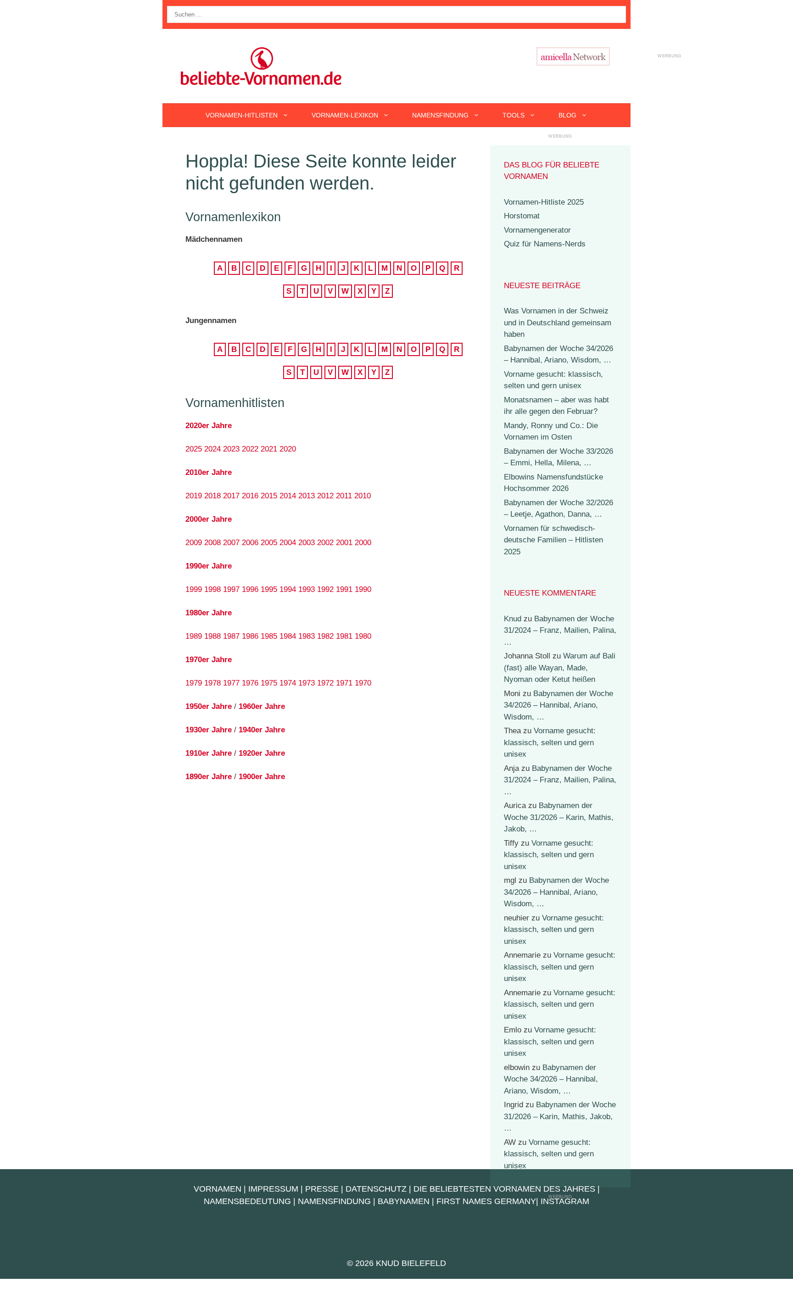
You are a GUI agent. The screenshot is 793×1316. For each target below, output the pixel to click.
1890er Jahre (208, 776)
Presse (322, 1188)
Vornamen (217, 1188)
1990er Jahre (208, 566)
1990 (363, 589)
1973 (306, 683)
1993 (306, 589)
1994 (287, 589)
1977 (231, 683)
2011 (344, 495)
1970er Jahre (208, 659)
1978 (212, 683)
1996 (250, 589)
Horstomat (522, 216)
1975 (269, 683)
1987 (231, 636)
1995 (269, 589)
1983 (306, 636)
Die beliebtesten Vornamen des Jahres (504, 1188)
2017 (231, 495)
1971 (344, 683)
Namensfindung (440, 115)
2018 (212, 495)
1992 (325, 589)
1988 (212, 636)
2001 (344, 542)
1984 (287, 636)
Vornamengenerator (537, 230)
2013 (306, 495)
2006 (250, 542)
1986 (250, 636)
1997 (231, 589)
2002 (325, 542)
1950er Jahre (208, 706)
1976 (250, 683)
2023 (231, 449)
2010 (362, 495)
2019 (193, 495)
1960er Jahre (262, 706)
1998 (212, 589)
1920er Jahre (262, 753)
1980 (363, 636)
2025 (193, 449)
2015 (269, 495)
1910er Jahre (208, 753)
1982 (325, 636)
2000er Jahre (208, 519)
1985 (269, 636)
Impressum (273, 1188)
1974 (287, 683)
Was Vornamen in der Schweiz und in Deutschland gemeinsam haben (557, 323)
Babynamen (404, 1201)
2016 (250, 495)
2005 (269, 542)
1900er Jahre (262, 776)
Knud (512, 618)
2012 (325, 495)
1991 (344, 589)
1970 (363, 683)
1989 (193, 636)
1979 (193, 683)
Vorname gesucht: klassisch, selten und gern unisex (550, 742)
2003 (306, 542)
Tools (514, 115)
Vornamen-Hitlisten (242, 115)
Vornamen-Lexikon (345, 115)
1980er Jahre (208, 612)
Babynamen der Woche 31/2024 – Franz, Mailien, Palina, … (560, 630)
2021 (269, 449)
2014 (287, 495)
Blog (567, 115)
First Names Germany (486, 1201)
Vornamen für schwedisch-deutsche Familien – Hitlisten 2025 (553, 540)
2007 (231, 542)
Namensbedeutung (247, 1201)
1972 (325, 683)
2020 (287, 449)
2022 (250, 449)
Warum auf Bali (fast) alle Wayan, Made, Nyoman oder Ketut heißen (559, 668)
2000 (363, 542)
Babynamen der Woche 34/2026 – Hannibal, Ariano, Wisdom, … (558, 705)
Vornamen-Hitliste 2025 (544, 202)
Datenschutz (376, 1188)
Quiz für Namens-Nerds (545, 244)
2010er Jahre (208, 472)
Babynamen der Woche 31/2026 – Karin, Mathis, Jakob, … (559, 817)
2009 (193, 542)
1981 (344, 636)
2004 (287, 542)
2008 (212, 542)
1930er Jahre (208, 729)
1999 (193, 589)
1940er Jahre (262, 729)
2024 (212, 449)
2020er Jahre (208, 425)
